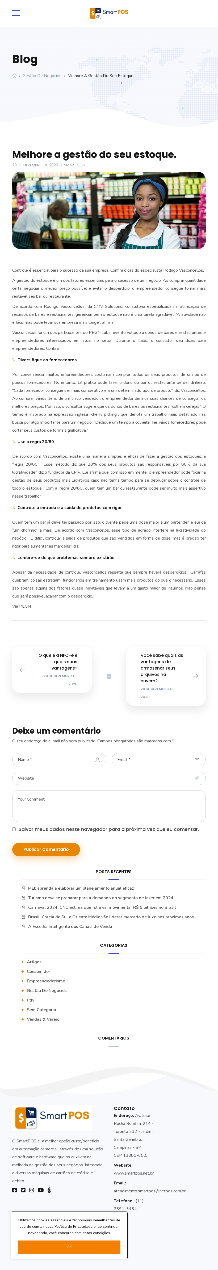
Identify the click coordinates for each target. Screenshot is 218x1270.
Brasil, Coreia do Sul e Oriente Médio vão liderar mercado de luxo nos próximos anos (111, 917)
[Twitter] (23, 1190)
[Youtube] (41, 1190)
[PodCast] (49, 1190)
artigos (34, 962)
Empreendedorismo (46, 981)
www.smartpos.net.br (134, 1173)
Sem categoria (41, 1010)
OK (69, 1247)
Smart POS (74, 165)
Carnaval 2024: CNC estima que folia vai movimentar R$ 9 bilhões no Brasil (102, 907)
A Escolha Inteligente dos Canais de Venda (70, 927)
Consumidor (38, 971)
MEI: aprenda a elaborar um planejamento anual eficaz (81, 888)
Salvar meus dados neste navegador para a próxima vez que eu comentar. (109, 829)
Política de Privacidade (73, 1226)
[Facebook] (14, 1190)
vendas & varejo (43, 1019)
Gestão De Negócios (42, 76)
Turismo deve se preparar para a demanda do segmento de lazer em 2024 (100, 898)
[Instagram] (31, 1190)
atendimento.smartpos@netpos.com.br (150, 1191)
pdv (30, 1000)
